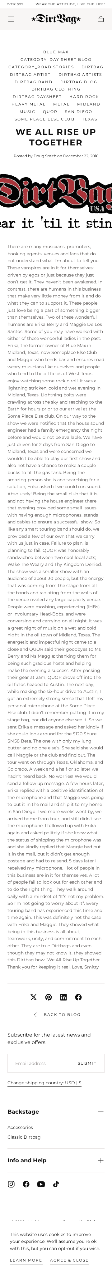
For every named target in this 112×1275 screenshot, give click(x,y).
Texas (89, 119)
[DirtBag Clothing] (56, 1205)
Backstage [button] (23, 1111)
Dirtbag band (34, 82)
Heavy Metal (29, 104)
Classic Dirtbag (24, 1137)
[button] (11, 19)
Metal (61, 104)
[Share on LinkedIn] (63, 997)
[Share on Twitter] (33, 997)
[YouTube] (41, 1184)
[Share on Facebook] (78, 997)
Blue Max (55, 52)
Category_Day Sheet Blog (56, 59)
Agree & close (69, 1260)
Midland (88, 104)
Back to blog (62, 1014)
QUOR (50, 111)
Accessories (20, 1127)
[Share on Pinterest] (48, 997)
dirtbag (93, 67)
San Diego (78, 111)
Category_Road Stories (41, 67)
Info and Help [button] (26, 1160)
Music (27, 111)
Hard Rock (84, 96)
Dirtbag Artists (80, 74)
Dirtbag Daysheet (37, 96)
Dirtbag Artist (30, 74)
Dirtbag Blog (78, 82)
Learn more (26, 1260)
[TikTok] (56, 1184)
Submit (87, 1063)
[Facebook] (26, 1184)
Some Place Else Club (44, 119)
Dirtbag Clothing (56, 89)
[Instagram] (11, 1184)
